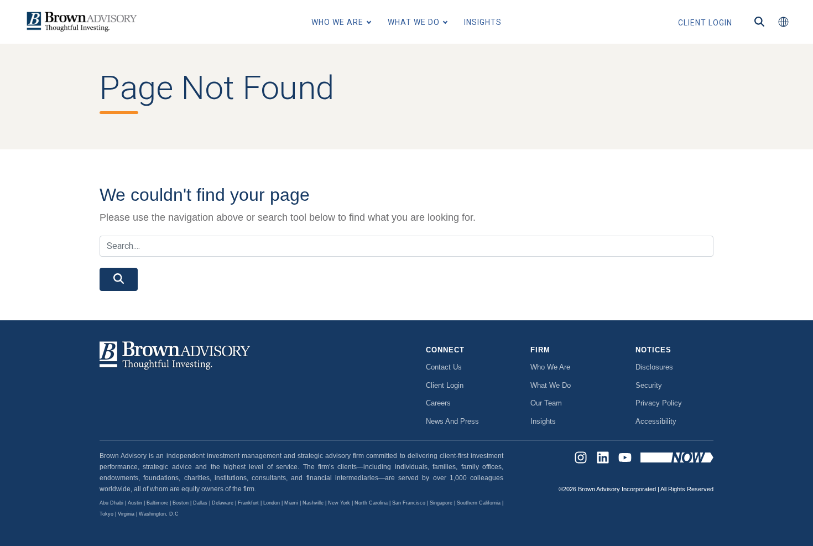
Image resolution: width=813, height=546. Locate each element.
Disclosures (654, 367)
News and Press (452, 421)
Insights (543, 421)
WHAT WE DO (414, 22)
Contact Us (444, 367)
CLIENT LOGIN (705, 22)
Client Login (444, 385)
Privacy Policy (658, 403)
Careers (438, 403)
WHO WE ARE (337, 22)
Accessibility (655, 421)
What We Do (550, 385)
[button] (783, 22)
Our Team (546, 403)
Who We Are (550, 367)
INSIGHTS (483, 22)
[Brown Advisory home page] (80, 22)
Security (648, 385)
